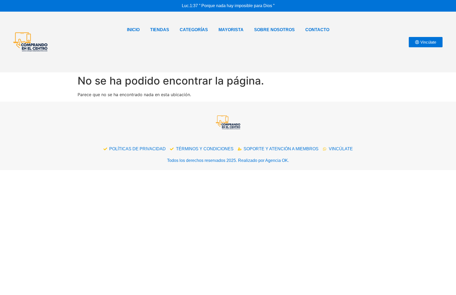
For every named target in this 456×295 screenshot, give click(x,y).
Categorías (194, 29)
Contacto (317, 29)
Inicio (133, 29)
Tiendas (159, 29)
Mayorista (231, 29)
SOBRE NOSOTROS (274, 29)
